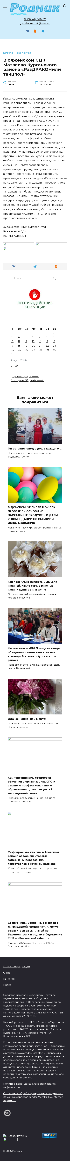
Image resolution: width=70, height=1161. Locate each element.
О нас (6, 972)
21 (40, 345)
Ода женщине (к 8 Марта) (27, 718)
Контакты (9, 978)
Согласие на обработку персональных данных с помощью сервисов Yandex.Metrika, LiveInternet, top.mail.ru (33, 1097)
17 (12, 345)
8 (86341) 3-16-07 (35, 19)
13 (33, 341)
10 (12, 341)
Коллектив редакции (16, 966)
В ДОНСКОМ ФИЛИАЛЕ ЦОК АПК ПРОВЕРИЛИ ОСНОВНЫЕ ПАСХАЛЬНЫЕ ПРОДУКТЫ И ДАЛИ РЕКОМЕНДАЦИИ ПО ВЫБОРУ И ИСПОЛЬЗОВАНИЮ (33, 515)
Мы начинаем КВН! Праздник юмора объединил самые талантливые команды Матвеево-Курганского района (34, 654)
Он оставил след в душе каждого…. (35, 448)
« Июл (15, 366)
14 (40, 341)
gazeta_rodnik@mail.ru (35, 23)
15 (47, 341)
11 (19, 341)
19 (26, 345)
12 (26, 341)
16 (54, 341)
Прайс (7, 984)
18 (19, 345)
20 (33, 345)
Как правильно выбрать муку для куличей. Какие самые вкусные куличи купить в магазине (32, 585)
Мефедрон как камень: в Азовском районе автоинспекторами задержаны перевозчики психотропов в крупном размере (33, 858)
